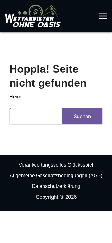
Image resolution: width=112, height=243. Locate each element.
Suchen (82, 116)
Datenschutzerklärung (56, 186)
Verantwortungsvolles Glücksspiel (56, 165)
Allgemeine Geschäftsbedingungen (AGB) (56, 175)
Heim (15, 96)
